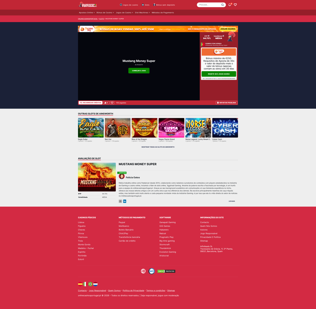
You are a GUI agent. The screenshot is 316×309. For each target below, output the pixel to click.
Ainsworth (140, 64)
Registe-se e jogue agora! (219, 74)
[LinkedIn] (124, 201)
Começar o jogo (139, 71)
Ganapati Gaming (167, 222)
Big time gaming (167, 241)
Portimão (82, 255)
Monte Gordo (84, 244)
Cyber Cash (217, 139)
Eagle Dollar (83, 139)
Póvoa (81, 233)
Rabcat (162, 233)
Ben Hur (108, 139)
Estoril (81, 259)
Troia (80, 241)
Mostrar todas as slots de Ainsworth (158, 147)
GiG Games (164, 226)
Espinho (81, 252)
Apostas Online (86, 12)
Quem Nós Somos (208, 226)
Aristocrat (164, 255)
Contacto (204, 222)
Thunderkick (165, 248)
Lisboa (81, 222)
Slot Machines (141, 12)
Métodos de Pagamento (163, 12)
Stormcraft (164, 244)
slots (101, 19)
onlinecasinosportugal (88, 19)
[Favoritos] (235, 5)
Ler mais (232, 201)
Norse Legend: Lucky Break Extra (199, 139)
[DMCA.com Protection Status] (166, 271)
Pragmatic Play (166, 237)
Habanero (164, 229)
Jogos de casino (130, 5)
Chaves (81, 229)
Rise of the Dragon (139, 139)
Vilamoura (82, 237)
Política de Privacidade (133, 290)
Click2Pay (123, 233)
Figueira (81, 226)
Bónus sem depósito (165, 5)
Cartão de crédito (127, 241)
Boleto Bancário (126, 229)
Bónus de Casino (104, 12)
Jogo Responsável (208, 233)
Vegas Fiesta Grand (167, 139)
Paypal (122, 222)
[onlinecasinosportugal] (88, 4)
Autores (203, 229)
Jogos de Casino (123, 12)
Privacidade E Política (210, 237)
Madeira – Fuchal (86, 248)
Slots (147, 5)
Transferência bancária (129, 237)
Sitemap (204, 241)
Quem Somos (114, 290)
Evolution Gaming (167, 252)
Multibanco (124, 226)
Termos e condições (155, 290)
